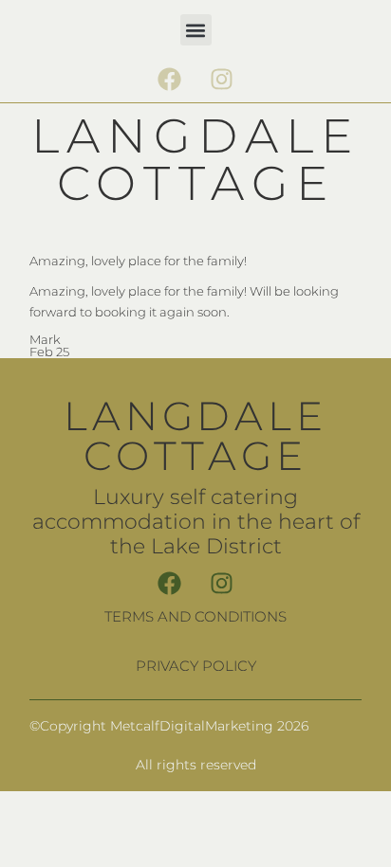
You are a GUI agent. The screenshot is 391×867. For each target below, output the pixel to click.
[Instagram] (222, 78)
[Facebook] (170, 78)
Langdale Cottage (195, 159)
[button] (196, 29)
